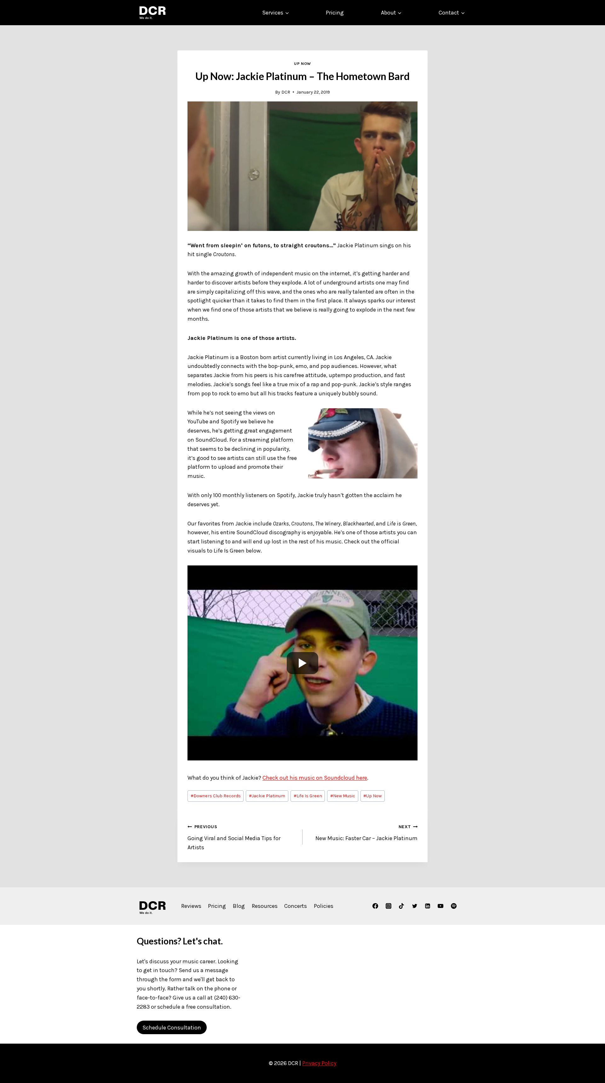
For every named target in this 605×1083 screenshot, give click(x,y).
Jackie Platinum (267, 796)
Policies (323, 905)
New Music (342, 796)
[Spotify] (453, 906)
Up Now (302, 63)
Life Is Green (308, 796)
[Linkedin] (427, 906)
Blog (239, 905)
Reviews (191, 905)
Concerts (295, 905)
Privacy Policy (319, 1063)
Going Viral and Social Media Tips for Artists (233, 837)
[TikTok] (401, 906)
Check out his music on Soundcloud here (314, 777)
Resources (265, 905)
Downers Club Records (216, 796)
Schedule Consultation (171, 1027)
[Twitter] (414, 906)
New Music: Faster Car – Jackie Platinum (366, 833)
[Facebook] (375, 906)
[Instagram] (388, 906)
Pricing (335, 12)
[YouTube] (440, 906)
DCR (285, 92)
